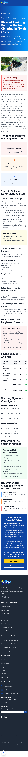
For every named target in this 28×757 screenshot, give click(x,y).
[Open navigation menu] (26, 3)
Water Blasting (5, 651)
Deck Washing (5, 624)
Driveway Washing (6, 627)
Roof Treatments (6, 617)
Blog (2, 667)
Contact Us (14, 566)
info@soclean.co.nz (9, 690)
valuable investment (14, 556)
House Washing (5, 607)
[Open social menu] (3, 752)
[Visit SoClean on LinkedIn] (8, 597)
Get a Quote (14, 561)
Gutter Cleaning (6, 610)
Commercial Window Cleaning (10, 644)
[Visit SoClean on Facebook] (2, 597)
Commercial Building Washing (10, 640)
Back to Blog (6, 13)
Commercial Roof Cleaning (9, 647)
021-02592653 (8, 686)
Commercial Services (9, 636)
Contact (3, 674)
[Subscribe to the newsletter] (25, 712)
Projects (3, 670)
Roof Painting (5, 620)
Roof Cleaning (5, 613)
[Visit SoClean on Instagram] (5, 597)
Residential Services (9, 602)
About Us (4, 660)
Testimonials (5, 663)
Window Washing (6, 631)
